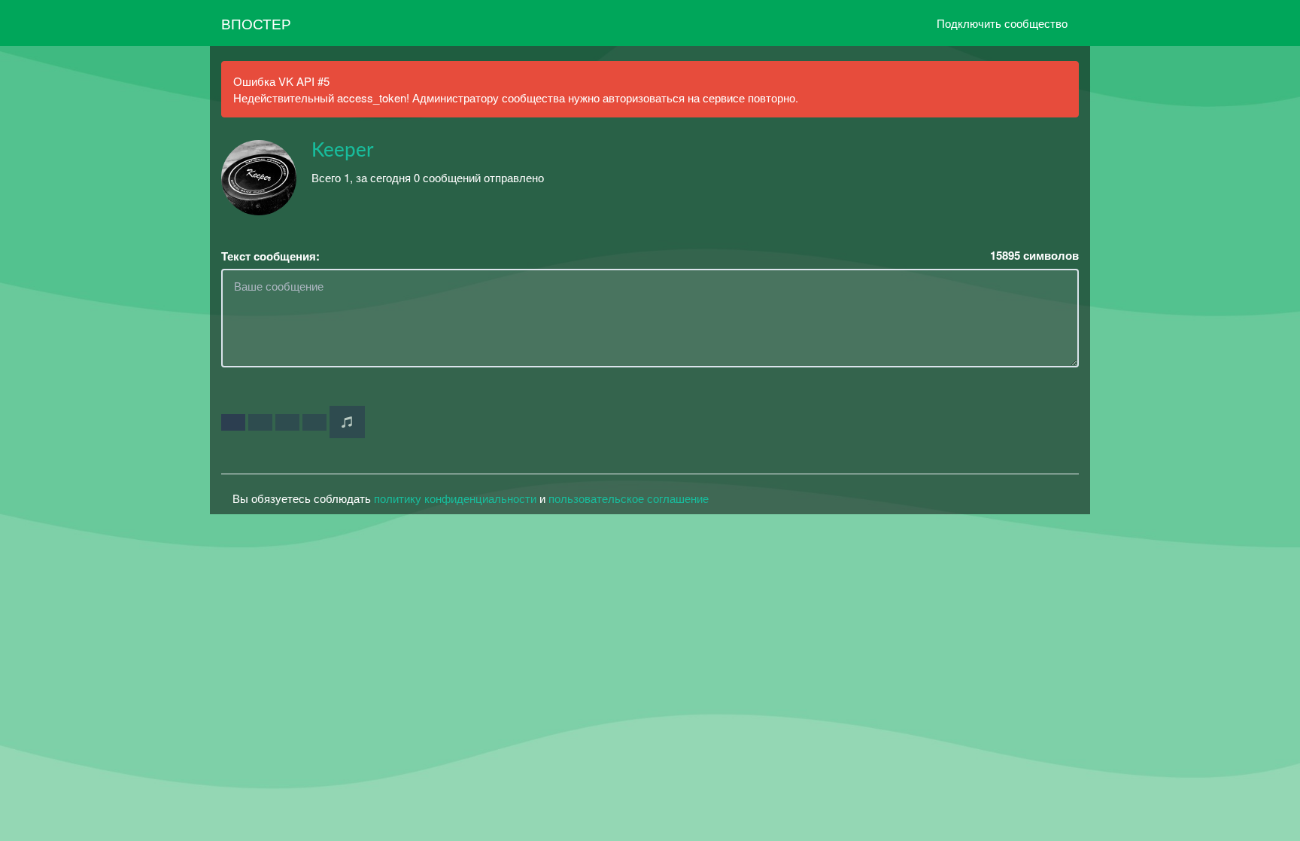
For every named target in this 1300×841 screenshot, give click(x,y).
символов (1034, 256)
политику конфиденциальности (455, 498)
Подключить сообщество (1002, 23)
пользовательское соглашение (628, 498)
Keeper (342, 150)
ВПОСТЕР (256, 23)
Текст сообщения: (270, 256)
